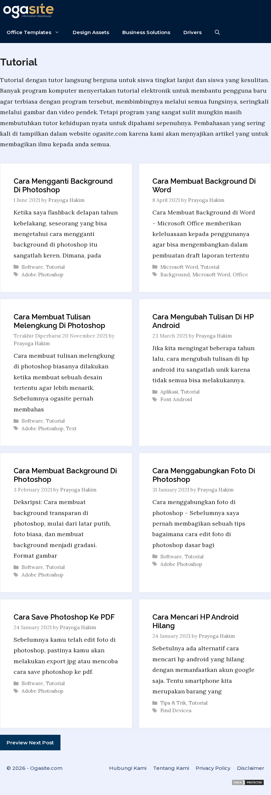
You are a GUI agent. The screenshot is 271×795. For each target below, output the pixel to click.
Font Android (176, 399)
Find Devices (175, 710)
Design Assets (91, 32)
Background (175, 274)
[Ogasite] (30, 11)
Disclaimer (250, 768)
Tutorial (55, 267)
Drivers (192, 32)
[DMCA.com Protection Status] (247, 784)
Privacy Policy (213, 768)
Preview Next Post (30, 742)
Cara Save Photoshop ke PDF (64, 617)
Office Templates (29, 32)
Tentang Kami (171, 768)
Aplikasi (169, 392)
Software (32, 267)
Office (240, 274)
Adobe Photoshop (42, 274)
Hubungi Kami (127, 768)
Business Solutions (146, 32)
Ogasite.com (46, 768)
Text (71, 428)
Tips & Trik (173, 703)
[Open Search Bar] (217, 32)
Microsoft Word (179, 267)
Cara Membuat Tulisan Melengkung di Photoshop (59, 321)
